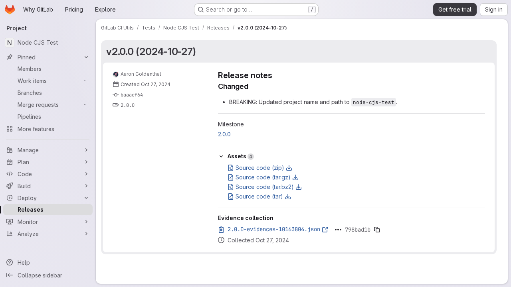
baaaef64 (132, 95)
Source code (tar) (259, 196)
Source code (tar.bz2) (265, 186)
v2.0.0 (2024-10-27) (151, 51)
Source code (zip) (260, 167)
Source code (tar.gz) (263, 177)
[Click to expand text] (338, 229)
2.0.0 (128, 105)
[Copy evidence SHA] (376, 229)
